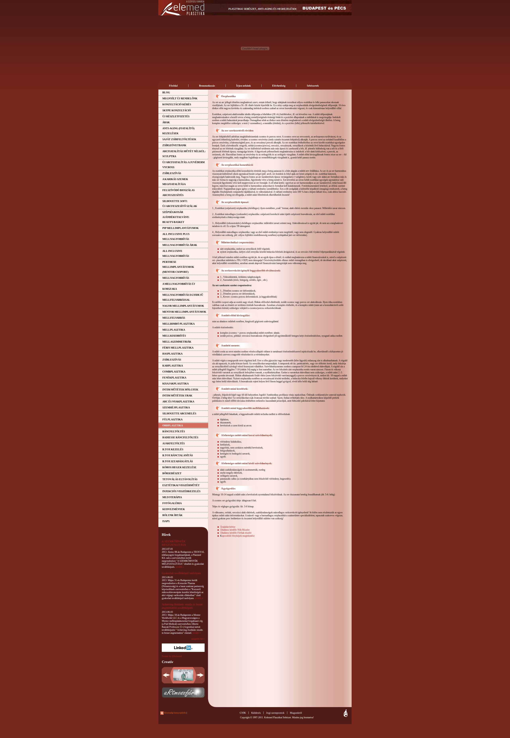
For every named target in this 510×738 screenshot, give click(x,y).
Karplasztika (172, 365)
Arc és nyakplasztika (178, 401)
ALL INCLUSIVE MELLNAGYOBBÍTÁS (175, 253)
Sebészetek (313, 85)
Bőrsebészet (171, 473)
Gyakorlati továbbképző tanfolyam (181, 573)
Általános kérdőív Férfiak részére (235, 532)
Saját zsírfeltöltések (179, 139)
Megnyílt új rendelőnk (179, 98)
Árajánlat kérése (227, 526)
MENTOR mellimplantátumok (184, 311)
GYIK (243, 712)
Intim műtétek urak (177, 395)
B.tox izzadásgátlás (177, 461)
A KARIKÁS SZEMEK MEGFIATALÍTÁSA (175, 182)
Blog (166, 92)
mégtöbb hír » (198, 638)
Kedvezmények (173, 509)
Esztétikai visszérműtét (181, 485)
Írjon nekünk (243, 85)
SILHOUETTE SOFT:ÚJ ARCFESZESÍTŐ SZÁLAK (179, 204)
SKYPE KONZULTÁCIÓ (176, 110)
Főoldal (173, 85)
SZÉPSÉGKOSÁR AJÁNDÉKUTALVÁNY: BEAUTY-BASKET (175, 217)
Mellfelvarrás (173, 317)
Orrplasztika (172, 425)
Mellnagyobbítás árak (179, 244)
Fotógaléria (172, 503)
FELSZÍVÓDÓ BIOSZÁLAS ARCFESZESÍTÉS (178, 193)
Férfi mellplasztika (177, 347)
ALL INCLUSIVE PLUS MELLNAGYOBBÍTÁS (175, 236)
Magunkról (296, 712)
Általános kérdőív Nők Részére (235, 529)
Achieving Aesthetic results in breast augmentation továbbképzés (182, 606)
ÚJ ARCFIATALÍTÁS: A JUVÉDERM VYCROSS (183, 165)
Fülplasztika (172, 419)
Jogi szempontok (275, 712)
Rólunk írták (172, 515)
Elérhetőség (278, 85)
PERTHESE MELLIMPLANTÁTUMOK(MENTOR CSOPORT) (178, 266)
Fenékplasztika (174, 377)
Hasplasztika (172, 353)
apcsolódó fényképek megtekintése (238, 535)
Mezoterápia (172, 497)
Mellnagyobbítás (175, 277)
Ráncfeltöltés (173, 431)
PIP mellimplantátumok (180, 228)
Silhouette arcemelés (179, 413)
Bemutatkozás (207, 85)
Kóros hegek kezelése (179, 467)
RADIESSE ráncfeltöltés (180, 437)
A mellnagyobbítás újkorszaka (178, 286)
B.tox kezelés (172, 449)
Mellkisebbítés (174, 335)
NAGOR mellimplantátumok (183, 305)
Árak (166, 122)
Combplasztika (173, 371)
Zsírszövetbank (174, 145)
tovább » (180, 567)
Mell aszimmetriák (176, 341)
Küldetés (256, 712)
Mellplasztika (173, 329)
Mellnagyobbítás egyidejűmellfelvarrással (182, 297)
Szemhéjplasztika (176, 407)
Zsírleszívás (171, 173)
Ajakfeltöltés (173, 443)
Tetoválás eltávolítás (179, 479)
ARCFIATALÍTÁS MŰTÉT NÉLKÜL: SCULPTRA (184, 154)
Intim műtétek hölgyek (180, 389)
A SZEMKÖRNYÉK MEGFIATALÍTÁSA (174, 543)
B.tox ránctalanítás (177, 455)
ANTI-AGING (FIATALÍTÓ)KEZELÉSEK (178, 131)
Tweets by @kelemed (172, 656)
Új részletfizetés (175, 116)
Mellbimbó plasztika (178, 323)
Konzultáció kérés (176, 104)
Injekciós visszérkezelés (181, 491)
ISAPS (166, 521)
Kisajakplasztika (175, 383)
